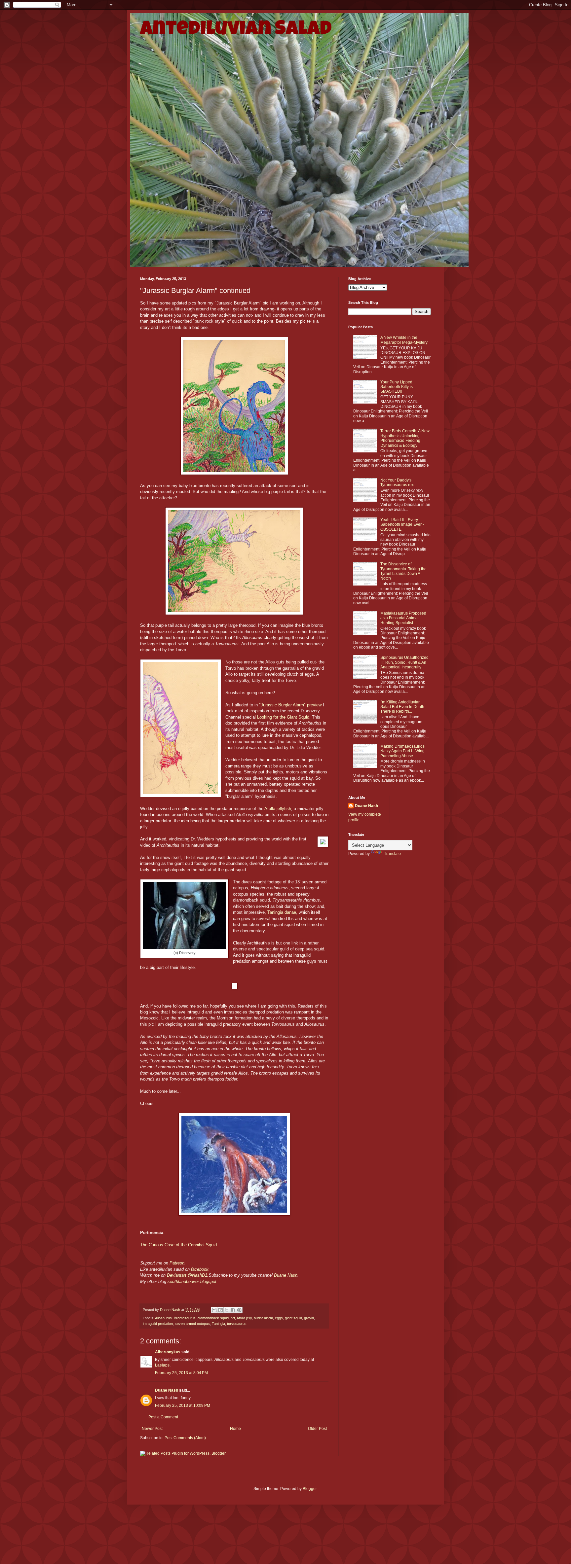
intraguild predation (158, 1324)
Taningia (218, 1324)
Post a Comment (163, 1417)
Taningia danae (281, 912)
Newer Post (152, 1428)
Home (235, 1428)
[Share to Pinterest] (239, 1310)
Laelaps (162, 1365)
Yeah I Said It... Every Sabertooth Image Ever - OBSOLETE (402, 524)
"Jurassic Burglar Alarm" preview (290, 704)
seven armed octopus (192, 1324)
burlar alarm (263, 1318)
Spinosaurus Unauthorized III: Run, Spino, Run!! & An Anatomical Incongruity (404, 662)
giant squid (293, 1318)
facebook (200, 1269)
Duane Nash (285, 1275)
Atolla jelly (244, 1318)
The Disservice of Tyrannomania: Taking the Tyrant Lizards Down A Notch (403, 571)
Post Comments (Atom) (185, 1438)
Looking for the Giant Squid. (284, 717)
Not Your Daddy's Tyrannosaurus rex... (398, 482)
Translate (392, 853)
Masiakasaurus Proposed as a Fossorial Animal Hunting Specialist (403, 618)
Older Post (317, 1428)
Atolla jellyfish (277, 808)
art (233, 1318)
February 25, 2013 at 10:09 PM (182, 1405)
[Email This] (214, 1310)
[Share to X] (226, 1310)
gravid (309, 1318)
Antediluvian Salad (236, 30)
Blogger (310, 1488)
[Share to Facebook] (233, 1310)
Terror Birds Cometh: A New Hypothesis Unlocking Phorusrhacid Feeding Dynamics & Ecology (405, 438)
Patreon (177, 1263)
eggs (279, 1318)
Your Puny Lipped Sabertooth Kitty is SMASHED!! (396, 387)
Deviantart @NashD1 (187, 1275)
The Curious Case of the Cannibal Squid (178, 1244)
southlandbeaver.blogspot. (193, 1281)
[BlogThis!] (220, 1310)
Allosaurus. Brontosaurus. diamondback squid (192, 1318)
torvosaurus (237, 1324)
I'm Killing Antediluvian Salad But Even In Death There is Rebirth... (402, 707)
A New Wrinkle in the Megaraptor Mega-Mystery (404, 339)
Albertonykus (167, 1352)
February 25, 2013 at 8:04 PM (181, 1372)
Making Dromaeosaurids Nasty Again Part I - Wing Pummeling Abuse (402, 751)
